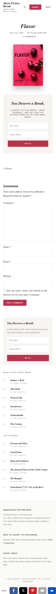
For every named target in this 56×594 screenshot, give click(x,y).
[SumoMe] (52, 590)
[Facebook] (14, 590)
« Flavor (7, 168)
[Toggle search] (25, 7)
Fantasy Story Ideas (33, 561)
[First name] (28, 125)
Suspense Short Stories (12, 539)
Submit (35, 7)
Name (7, 246)
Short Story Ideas (10, 558)
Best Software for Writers (24, 521)
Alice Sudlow (39, 33)
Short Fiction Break (11, 4)
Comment (9, 202)
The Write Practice (10, 514)
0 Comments (29, 36)
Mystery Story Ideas (26, 558)
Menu (48, 7)
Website (7, 276)
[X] (23, 590)
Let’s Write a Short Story (13, 518)
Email (7, 261)
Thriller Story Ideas (16, 561)
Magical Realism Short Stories (35, 539)
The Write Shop (26, 514)
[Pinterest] (33, 590)
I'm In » (28, 143)
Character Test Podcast (33, 518)
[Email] (42, 590)
